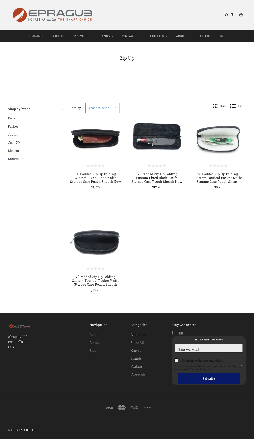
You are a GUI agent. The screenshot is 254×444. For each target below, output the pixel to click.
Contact (205, 36)
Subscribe (209, 378)
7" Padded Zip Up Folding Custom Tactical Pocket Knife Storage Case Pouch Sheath (95, 280)
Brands (104, 36)
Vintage (128, 36)
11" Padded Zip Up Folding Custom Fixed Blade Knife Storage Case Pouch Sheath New (95, 178)
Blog (223, 36)
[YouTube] (181, 333)
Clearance (35, 36)
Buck (12, 118)
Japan (12, 134)
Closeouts (156, 36)
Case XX (14, 142)
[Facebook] (172, 333)
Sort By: (75, 108)
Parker (13, 126)
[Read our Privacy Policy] (241, 366)
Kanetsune (16, 159)
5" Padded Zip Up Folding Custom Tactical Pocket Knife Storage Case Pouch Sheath (218, 178)
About (181, 36)
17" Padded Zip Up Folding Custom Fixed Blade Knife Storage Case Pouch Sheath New (156, 178)
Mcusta (13, 151)
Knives (80, 36)
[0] (241, 14)
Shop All (59, 36)
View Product (95, 146)
